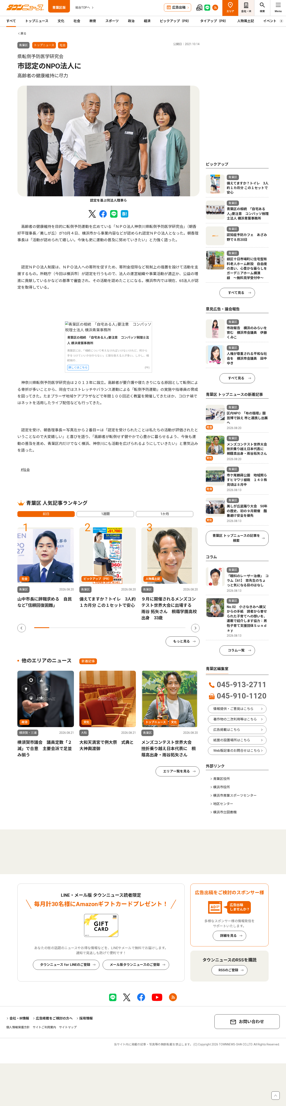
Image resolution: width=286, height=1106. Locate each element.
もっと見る (181, 641)
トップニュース (36, 21)
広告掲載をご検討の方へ (54, 1018)
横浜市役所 (221, 787)
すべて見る (236, 293)
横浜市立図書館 (225, 812)
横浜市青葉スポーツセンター (235, 795)
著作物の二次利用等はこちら (235, 719)
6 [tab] (117, 627)
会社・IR (246, 11)
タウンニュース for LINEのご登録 (65, 965)
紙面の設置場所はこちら (231, 740)
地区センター (223, 804)
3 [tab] (72, 627)
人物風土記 (245, 21)
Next (195, 628)
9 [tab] (162, 627)
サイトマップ (68, 1027)
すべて (11, 21)
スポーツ (112, 21)
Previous (21, 628)
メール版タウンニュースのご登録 (135, 965)
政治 (131, 21)
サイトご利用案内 (44, 1027)
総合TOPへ (82, 7)
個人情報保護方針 (18, 1027)
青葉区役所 (221, 779)
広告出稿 (179, 7)
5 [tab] (102, 627)
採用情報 (86, 1018)
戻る (23, 33)
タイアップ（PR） (214, 21)
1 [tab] (41, 627)
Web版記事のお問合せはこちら (236, 751)
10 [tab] (178, 627)
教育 (92, 21)
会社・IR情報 (19, 1018)
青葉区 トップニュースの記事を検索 (236, 538)
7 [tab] (132, 627)
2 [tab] (56, 627)
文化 (61, 21)
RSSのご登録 (228, 970)
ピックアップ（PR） (175, 21)
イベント (270, 21)
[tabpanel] (108, 144)
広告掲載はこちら (226, 730)
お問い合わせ (251, 1021)
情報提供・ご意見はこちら (233, 709)
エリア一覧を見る (176, 771)
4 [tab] (87, 627)
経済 (147, 21)
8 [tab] (147, 627)
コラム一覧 (236, 650)
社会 (76, 21)
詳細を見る (228, 936)
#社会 (25, 470)
